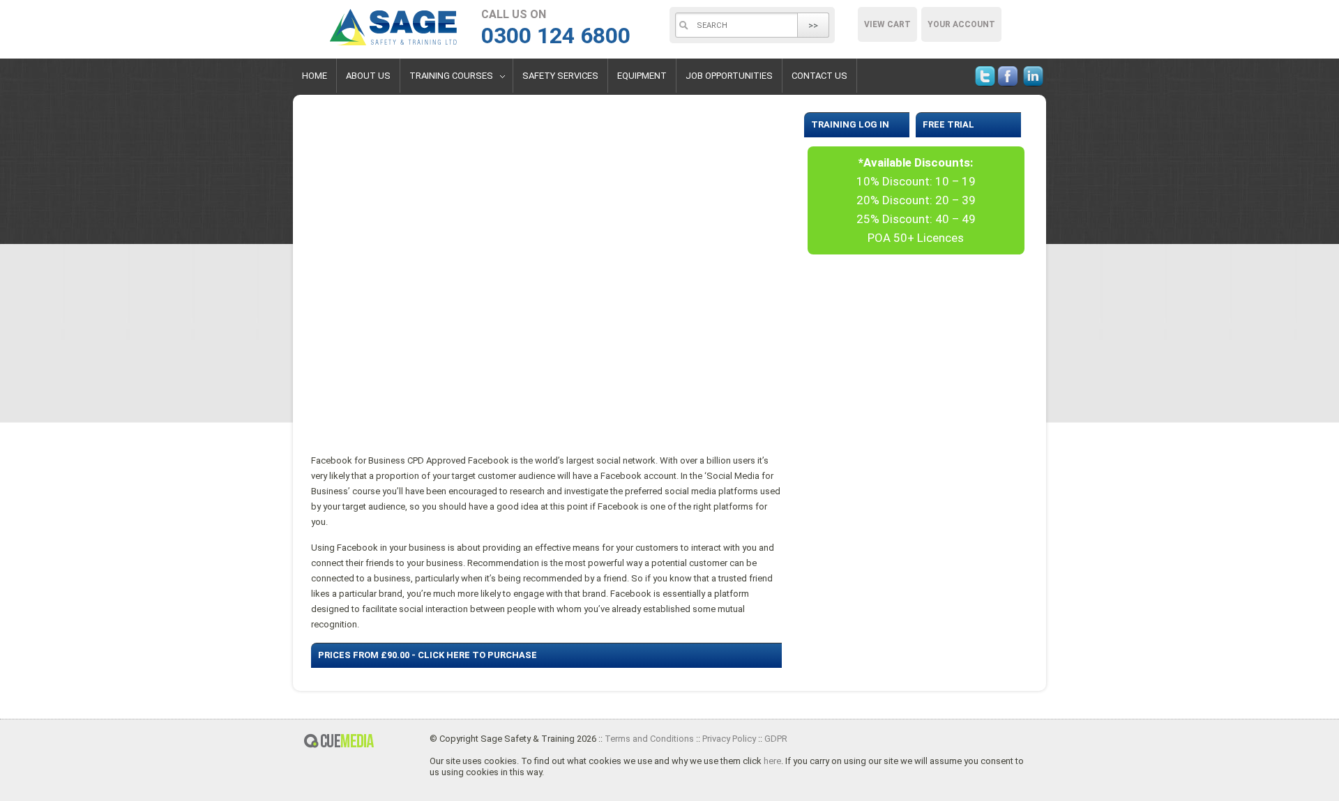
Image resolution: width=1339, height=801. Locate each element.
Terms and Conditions (649, 738)
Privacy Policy (729, 738)
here (772, 761)
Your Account (961, 24)
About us (368, 75)
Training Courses (451, 75)
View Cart (887, 24)
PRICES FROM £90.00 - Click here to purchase (427, 655)
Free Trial (948, 124)
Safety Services (560, 75)
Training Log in (850, 124)
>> (813, 25)
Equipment (642, 75)
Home (314, 75)
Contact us (819, 75)
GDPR (775, 738)
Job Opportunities (729, 75)
